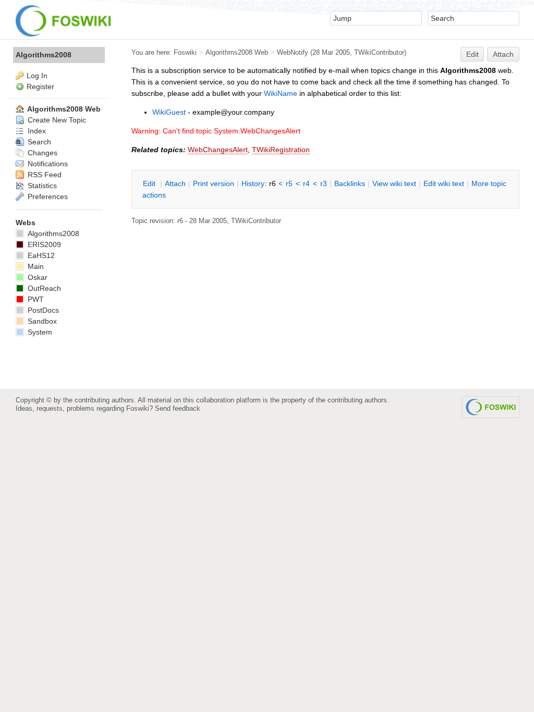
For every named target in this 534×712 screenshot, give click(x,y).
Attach (503, 54)
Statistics (41, 185)
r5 (289, 183)
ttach (175, 183)
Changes (41, 153)
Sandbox (41, 321)
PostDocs (42, 310)
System (39, 332)
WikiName (280, 93)
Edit (472, 54)
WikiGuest (169, 112)
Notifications (47, 163)
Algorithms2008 (43, 55)
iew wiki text (394, 183)
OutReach (43, 288)
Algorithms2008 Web (236, 52)
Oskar (36, 277)
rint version (213, 183)
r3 (323, 183)
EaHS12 (40, 255)
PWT (35, 299)
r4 (306, 183)
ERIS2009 (43, 244)
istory (252, 183)
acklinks (349, 183)
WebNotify (292, 52)
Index (36, 131)
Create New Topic (56, 120)
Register (40, 86)
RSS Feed (44, 174)
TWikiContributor (379, 52)
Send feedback (177, 408)
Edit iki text (443, 183)
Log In (37, 75)
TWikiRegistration (281, 149)
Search (38, 142)
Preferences (47, 196)
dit (150, 183)
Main (35, 266)
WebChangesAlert (218, 149)
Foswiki (185, 52)
